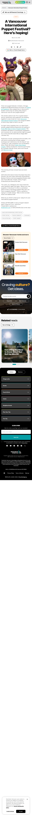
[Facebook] (7, 446)
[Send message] (28, 296)
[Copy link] (20, 47)
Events (4, 8)
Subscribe (16, 437)
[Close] (27, 799)
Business (20, 372)
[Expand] (28, 379)
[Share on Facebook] (11, 47)
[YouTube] (11, 446)
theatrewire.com (6, 207)
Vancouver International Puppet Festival (14, 119)
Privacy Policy (24, 443)
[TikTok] (14, 446)
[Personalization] (27, 2)
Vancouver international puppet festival (17, 7)
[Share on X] (14, 47)
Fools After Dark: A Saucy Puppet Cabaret (13, 129)
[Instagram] (21, 446)
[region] (16, 805)
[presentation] (16, 17)
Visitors (11, 372)
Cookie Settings (10, 811)
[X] (25, 446)
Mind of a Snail (8, 150)
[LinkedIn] (18, 446)
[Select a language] (4, 473)
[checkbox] (1, 441)
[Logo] (6, 2)
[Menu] (29, 2)
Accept (21, 811)
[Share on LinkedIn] (17, 47)
